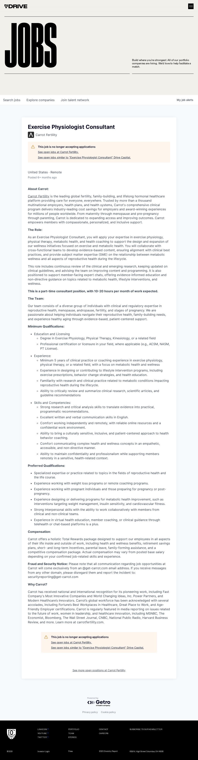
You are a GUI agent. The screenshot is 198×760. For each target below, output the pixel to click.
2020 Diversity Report (108, 751)
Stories (72, 737)
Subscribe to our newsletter (146, 729)
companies (40, 100)
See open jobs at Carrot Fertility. (58, 152)
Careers (103, 733)
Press (70, 751)
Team (71, 733)
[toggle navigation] (191, 6)
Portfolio (73, 729)
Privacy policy (90, 712)
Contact (103, 729)
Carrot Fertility (38, 196)
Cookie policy (108, 712)
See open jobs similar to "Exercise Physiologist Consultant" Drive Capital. (84, 157)
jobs (11, 100)
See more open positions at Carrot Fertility (99, 670)
